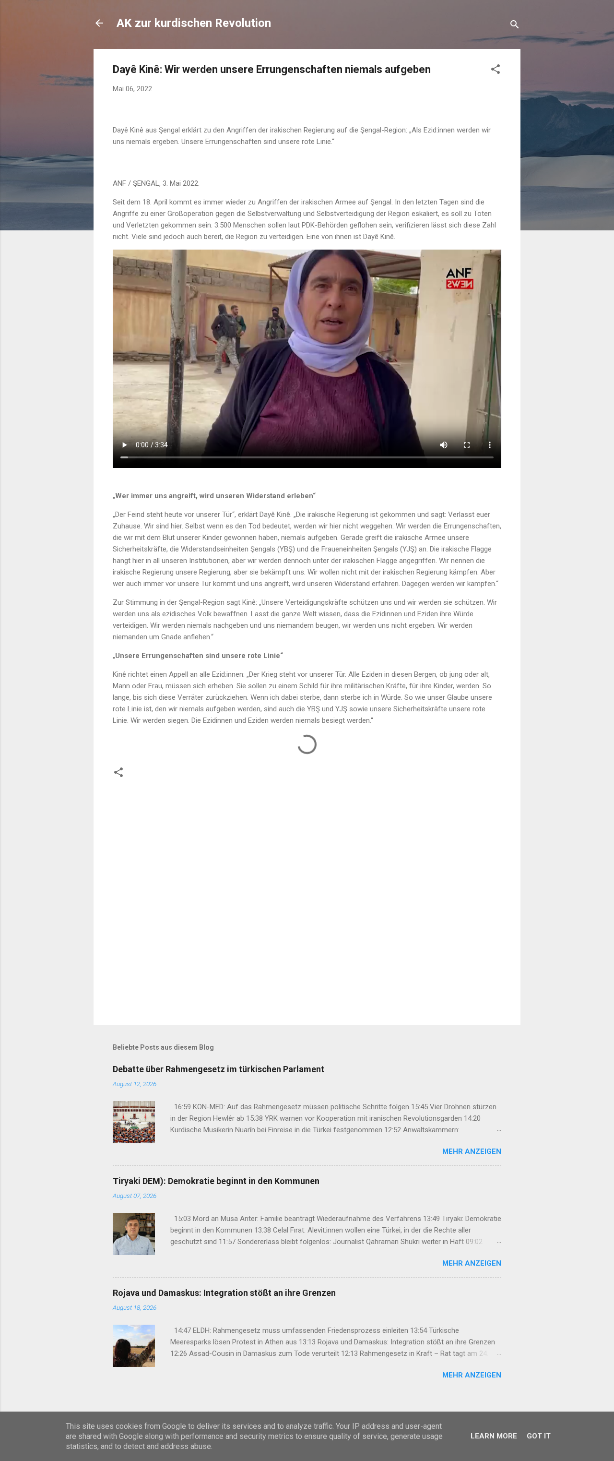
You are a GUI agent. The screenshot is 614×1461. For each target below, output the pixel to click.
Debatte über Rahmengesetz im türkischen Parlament (218, 1069)
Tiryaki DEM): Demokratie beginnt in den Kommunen (216, 1181)
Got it (539, 1436)
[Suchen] (514, 26)
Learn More (494, 1436)
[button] (495, 70)
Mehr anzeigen (471, 1151)
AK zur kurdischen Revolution (194, 23)
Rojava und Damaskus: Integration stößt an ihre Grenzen (224, 1293)
